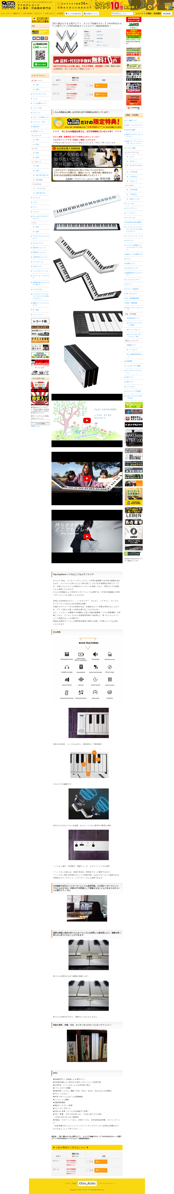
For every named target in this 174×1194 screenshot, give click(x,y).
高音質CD (36, 127)
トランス (36, 212)
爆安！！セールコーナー (134, 125)
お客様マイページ (92, 13)
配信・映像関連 (131, 303)
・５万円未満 (132, 172)
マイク (128, 259)
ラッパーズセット (134, 330)
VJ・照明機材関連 (132, 298)
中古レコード (37, 266)
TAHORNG (100, 35)
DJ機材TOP (16, 13)
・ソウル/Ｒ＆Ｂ (40, 188)
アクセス (68, 1183)
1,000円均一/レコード (40, 257)
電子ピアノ (130, 382)
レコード (139, 13)
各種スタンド (130, 263)
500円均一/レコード (39, 252)
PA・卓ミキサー (131, 294)
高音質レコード (38, 131)
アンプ (128, 284)
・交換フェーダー (134, 199)
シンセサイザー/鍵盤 (133, 366)
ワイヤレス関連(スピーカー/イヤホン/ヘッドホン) (134, 247)
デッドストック (38, 262)
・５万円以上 (132, 176)
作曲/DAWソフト (134, 318)
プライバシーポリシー (106, 1183)
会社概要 (60, 13)
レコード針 (130, 203)
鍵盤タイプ (132, 345)
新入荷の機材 (130, 130)
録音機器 (129, 361)
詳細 (74, 69)
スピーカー (130, 240)
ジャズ (35, 99)
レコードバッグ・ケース (134, 236)
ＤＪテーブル (130, 217)
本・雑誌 (36, 310)
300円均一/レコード (39, 248)
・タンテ (131, 157)
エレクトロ (36, 198)
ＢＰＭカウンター (132, 268)
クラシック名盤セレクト (41, 117)
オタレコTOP (5, 13)
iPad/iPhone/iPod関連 (133, 222)
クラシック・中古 (39, 122)
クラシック (36, 113)
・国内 (36, 89)
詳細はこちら (35, 426)
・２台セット (132, 161)
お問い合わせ (49, 13)
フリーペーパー (38, 314)
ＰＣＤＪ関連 (130, 148)
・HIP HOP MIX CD (41, 175)
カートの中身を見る (74, 13)
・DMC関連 (38, 180)
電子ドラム (130, 377)
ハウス (35, 202)
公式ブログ (38, 13)
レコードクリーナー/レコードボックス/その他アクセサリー (41, 296)
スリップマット (131, 208)
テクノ (35, 207)
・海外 (36, 85)
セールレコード (38, 243)
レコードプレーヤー (133, 280)
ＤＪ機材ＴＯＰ (131, 120)
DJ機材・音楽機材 (153, 13)
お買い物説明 (27, 13)
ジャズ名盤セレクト (40, 103)
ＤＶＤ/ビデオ (37, 289)
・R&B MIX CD (39, 193)
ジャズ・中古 (37, 108)
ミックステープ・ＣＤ (40, 271)
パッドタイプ (132, 350)
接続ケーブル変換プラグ (134, 254)
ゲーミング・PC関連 (133, 391)
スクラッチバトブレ (40, 94)
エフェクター (130, 387)
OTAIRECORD (86, 1190)
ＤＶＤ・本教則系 (132, 289)
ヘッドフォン (130, 213)
